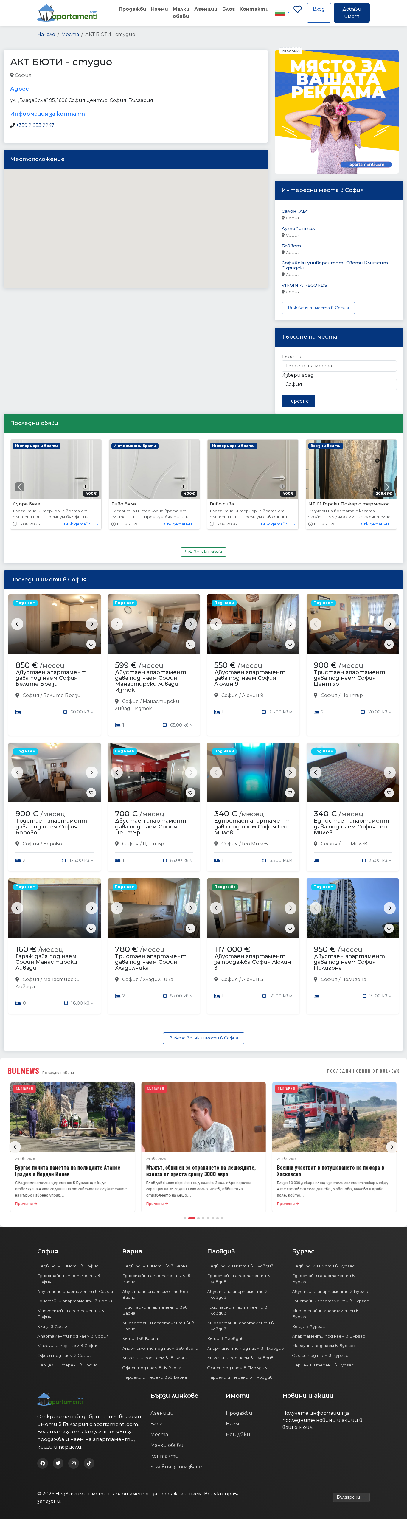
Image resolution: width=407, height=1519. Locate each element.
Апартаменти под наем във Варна (160, 1348)
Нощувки (238, 1434)
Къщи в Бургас (308, 1326)
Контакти (254, 9)
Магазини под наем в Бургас (323, 1345)
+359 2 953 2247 (35, 125)
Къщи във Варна (140, 1338)
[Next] (392, 1147)
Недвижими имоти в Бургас (323, 1266)
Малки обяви (181, 12)
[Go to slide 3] (196, 1218)
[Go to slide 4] (203, 1218)
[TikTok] (89, 1463)
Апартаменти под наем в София (73, 1336)
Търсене (292, 356)
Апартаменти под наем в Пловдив (245, 1348)
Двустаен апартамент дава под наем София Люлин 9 (249, 678)
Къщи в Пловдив (225, 1338)
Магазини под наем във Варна (155, 1357)
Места (70, 34)
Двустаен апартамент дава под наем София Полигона (349, 962)
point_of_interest (84, 75)
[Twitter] (58, 1463)
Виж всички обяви (203, 552)
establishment (123, 75)
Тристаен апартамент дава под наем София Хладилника (151, 962)
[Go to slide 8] (222, 1218)
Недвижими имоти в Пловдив (240, 1266)
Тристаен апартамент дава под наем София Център (349, 678)
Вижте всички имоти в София (203, 1038)
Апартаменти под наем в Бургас (328, 1336)
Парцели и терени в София (67, 1365)
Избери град (298, 375)
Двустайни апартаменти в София (75, 1291)
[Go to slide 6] (213, 1218)
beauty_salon (47, 75)
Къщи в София (53, 1326)
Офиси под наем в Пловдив (237, 1367)
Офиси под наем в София (64, 1355)
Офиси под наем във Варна (151, 1367)
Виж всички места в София (318, 308)
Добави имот (351, 12)
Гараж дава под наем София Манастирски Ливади (46, 962)
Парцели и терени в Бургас (323, 1365)
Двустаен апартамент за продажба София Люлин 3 (252, 962)
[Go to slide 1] (185, 1218)
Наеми (159, 9)
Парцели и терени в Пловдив (240, 1377)
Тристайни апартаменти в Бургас (330, 1300)
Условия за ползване (176, 1467)
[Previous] (15, 1147)
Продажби (132, 9)
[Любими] (297, 13)
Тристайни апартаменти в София (75, 1300)
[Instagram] (73, 1463)
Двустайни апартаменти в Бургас (330, 1291)
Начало (46, 34)
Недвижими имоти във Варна (155, 1266)
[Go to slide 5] (208, 1218)
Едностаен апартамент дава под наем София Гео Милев (252, 826)
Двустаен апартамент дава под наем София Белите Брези (51, 678)
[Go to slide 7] (217, 1218)
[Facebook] (42, 1463)
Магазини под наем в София (67, 1345)
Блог (228, 9)
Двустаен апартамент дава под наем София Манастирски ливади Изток (150, 681)
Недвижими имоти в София (67, 1266)
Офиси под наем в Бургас (320, 1355)
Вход (319, 9)
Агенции (206, 9)
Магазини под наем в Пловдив (240, 1357)
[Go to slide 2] (189, 1218)
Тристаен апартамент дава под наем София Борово (51, 826)
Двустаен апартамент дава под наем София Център (150, 826)
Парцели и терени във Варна (154, 1377)
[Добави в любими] (91, 644)
